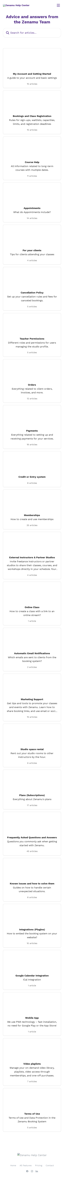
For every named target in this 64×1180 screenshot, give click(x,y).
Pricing (38, 1165)
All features (26, 1165)
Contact (50, 1165)
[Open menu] (58, 5)
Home (13, 1165)
